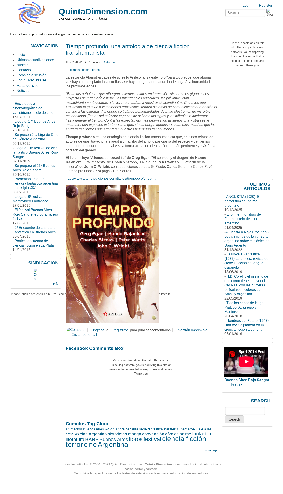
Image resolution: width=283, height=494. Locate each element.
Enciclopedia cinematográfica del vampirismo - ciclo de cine (33, 108)
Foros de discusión (31, 75)
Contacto (24, 70)
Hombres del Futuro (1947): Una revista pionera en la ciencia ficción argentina (247, 325)
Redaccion (109, 62)
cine (90, 444)
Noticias (23, 91)
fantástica (155, 429)
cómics (172, 434)
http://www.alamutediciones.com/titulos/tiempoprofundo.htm (112, 178)
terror (74, 444)
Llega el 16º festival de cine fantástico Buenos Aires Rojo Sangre (35, 152)
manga (134, 434)
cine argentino (93, 434)
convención (153, 434)
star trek (170, 429)
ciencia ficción (80, 69)
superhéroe (186, 429)
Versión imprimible (192, 330)
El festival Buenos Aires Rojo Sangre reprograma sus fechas (35, 214)
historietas (117, 434)
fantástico (202, 433)
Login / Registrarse (31, 80)
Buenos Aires (113, 439)
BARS (92, 439)
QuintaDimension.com (103, 11)
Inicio (13, 34)
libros (96, 69)
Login (247, 5)
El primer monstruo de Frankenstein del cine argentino (242, 218)
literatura (75, 439)
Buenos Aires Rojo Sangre (104, 429)
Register (265, 5)
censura (132, 429)
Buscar (22, 65)
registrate (121, 330)
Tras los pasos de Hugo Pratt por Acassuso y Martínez (244, 307)
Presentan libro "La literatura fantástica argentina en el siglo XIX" (35, 183)
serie (143, 429)
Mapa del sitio (27, 85)
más (56, 283)
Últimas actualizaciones (35, 60)
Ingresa (99, 330)
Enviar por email (84, 334)
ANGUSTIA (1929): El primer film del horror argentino (242, 201)
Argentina (113, 444)
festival (152, 439)
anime (185, 434)
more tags (211, 450)
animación (74, 429)
